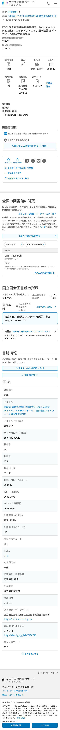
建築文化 (12, 11)
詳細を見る (49, 84)
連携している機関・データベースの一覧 (36, 213)
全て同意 (45, 725)
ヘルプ (43, 226)
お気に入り (8, 162)
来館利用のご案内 (44, 306)
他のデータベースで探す (18, 178)
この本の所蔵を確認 (43, 273)
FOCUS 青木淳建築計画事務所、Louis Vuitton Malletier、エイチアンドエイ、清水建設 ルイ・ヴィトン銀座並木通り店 (29, 410)
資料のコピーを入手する (13, 695)
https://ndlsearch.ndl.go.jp (18, 619)
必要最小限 (16, 725)
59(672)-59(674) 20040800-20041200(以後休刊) (32, 16)
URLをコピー (17, 162)
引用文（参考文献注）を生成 (20, 167)
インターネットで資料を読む (15, 691)
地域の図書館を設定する (29, 235)
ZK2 (6, 555)
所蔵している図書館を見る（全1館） (30, 145)
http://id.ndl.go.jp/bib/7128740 (20, 635)
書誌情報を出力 (14, 172)
